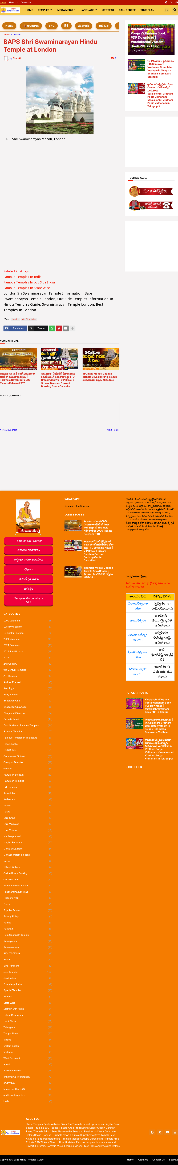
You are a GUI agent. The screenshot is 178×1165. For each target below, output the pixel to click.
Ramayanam (27, 941)
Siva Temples (27, 972)
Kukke (27, 811)
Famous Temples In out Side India (29, 283)
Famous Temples (27, 731)
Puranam (27, 928)
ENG (51, 25)
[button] (166, 10)
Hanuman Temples (27, 780)
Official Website (27, 867)
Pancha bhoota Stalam (27, 885)
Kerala (27, 805)
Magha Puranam (27, 842)
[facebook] (166, 2)
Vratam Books (27, 1045)
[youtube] (177, 2)
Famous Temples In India (22, 277)
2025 (27, 657)
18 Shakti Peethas (27, 633)
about (27, 1064)
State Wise (27, 1002)
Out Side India (29, 319)
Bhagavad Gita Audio (27, 706)
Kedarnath (27, 799)
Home (3, 2)
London (17, 34)
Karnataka (27, 793)
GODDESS (27, 750)
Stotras (108, 9)
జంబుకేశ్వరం (138, 621)
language (87, 9)
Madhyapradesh (27, 836)
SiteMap (173, 1159)
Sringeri (27, 996)
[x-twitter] (171, 2)
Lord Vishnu (27, 830)
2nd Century (27, 663)
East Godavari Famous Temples (27, 725)
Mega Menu (65, 9)
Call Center (127, 9)
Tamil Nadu (27, 1021)
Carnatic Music (27, 719)
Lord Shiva (27, 817)
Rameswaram (27, 947)
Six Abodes (27, 978)
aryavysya (27, 1082)
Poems (27, 904)
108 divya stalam (27, 626)
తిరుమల (103, 25)
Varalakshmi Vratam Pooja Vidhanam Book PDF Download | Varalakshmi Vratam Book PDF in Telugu (158, 706)
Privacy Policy (27, 916)
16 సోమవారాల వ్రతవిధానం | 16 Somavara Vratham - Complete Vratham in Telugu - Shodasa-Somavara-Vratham (160, 68)
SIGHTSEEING (27, 953)
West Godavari (27, 1058)
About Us (13, 2)
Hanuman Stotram (27, 774)
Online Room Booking (27, 873)
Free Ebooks (27, 743)
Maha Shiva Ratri (27, 848)
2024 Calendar (27, 639)
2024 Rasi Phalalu (27, 651)
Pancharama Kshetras (27, 891)
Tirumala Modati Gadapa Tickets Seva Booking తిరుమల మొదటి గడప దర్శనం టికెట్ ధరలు (100, 376)
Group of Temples (27, 762)
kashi (27, 1101)
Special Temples (27, 990)
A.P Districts (27, 676)
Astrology (27, 688)
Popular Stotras (27, 910)
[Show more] (72, 328)
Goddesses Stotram (27, 756)
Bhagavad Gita (27, 700)
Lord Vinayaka (27, 823)
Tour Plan (147, 9)
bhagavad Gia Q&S (27, 1089)
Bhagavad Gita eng (27, 713)
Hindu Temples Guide (32, 1159)
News (27, 861)
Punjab (27, 922)
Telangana (27, 1027)
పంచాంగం (83, 25)
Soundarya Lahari (27, 984)
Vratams (27, 1052)
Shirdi (27, 959)
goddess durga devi (27, 1095)
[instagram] (175, 1132)
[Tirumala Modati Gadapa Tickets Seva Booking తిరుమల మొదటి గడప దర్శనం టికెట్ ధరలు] (73, 571)
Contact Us (26, 2)
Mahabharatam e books (27, 854)
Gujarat (27, 768)
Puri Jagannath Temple (27, 934)
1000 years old (27, 620)
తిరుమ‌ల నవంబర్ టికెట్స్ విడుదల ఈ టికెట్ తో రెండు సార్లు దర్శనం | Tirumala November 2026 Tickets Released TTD (17, 378)
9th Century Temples (27, 669)
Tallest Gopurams (27, 1015)
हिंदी (66, 25)
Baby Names (27, 694)
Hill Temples (27, 787)
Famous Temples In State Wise (26, 288)
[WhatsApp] (52, 328)
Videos (27, 1039)
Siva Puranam (27, 965)
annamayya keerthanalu (27, 1076)
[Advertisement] (59, 166)
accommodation (27, 1070)
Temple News (27, 1033)
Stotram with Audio (27, 1008)
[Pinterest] (59, 328)
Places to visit (27, 897)
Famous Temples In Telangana (27, 737)
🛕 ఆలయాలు (31, 25)
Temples (43, 9)
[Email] (66, 328)
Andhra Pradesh (27, 682)
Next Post (112, 429)
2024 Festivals (27, 645)
